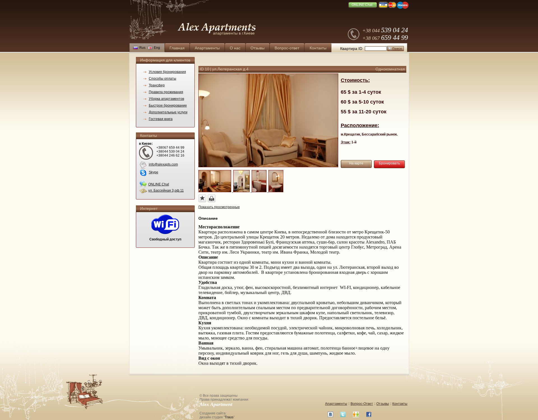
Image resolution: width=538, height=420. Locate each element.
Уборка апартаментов (166, 99)
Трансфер (157, 85)
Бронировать (389, 163)
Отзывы (258, 48)
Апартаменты (207, 48)
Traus (229, 417)
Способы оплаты (162, 79)
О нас (235, 48)
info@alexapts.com (163, 164)
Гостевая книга (161, 119)
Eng (157, 48)
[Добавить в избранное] (202, 198)
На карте (356, 163)
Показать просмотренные (219, 207)
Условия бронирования (167, 72)
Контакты (318, 48)
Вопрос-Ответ (362, 404)
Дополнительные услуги (168, 112)
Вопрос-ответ (287, 48)
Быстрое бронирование (168, 105)
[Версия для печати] (211, 198)
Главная (177, 48)
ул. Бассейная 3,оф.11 (166, 190)
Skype (153, 172)
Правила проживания (166, 92)
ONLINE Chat (362, 5)
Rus (142, 48)
